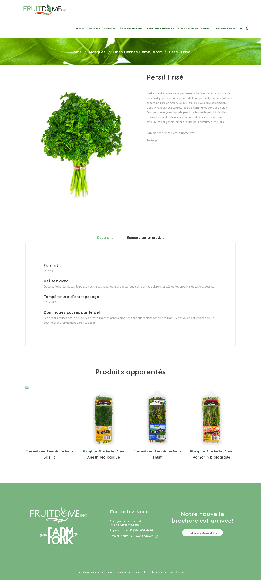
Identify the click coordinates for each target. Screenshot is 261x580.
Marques (97, 52)
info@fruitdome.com (124, 524)
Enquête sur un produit (145, 237)
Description (106, 237)
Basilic (49, 457)
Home (76, 52)
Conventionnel (35, 451)
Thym (157, 457)
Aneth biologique (103, 457)
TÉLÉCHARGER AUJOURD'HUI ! (205, 532)
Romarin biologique (211, 457)
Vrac (157, 52)
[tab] (106, 237)
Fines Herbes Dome (131, 52)
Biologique (89, 451)
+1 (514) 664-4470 (141, 530)
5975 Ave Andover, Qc (143, 536)
